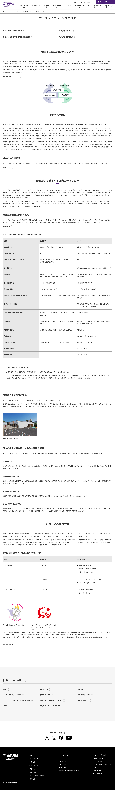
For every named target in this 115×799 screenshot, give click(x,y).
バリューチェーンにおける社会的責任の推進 (17, 700)
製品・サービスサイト (104, 2)
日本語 (83, 2)
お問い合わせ (97, 770)
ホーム (4, 11)
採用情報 (107, 6)
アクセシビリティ (98, 761)
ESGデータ (6, 167)
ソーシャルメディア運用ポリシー (102, 764)
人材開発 (80, 689)
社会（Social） (25, 11)
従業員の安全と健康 (84, 695)
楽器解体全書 (62, 767)
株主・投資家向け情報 (36, 776)
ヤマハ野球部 (62, 764)
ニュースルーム (74, 2)
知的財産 (6, 706)
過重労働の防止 (64, 30)
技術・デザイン (34, 765)
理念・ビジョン (34, 759)
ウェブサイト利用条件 (99, 755)
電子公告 (95, 767)
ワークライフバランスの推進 (12, 695)
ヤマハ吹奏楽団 (63, 761)
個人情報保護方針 (98, 758)
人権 (4, 689)
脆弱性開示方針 (97, 773)
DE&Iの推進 (44, 689)
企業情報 (32, 762)
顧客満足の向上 (83, 700)
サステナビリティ (14, 11)
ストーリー (33, 769)
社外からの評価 (8, 645)
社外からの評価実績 (66, 37)
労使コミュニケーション (11, 76)
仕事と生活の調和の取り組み (13, 30)
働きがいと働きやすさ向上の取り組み (16, 37)
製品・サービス (34, 755)
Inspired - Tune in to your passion (69, 770)
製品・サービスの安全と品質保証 (51, 700)
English (88, 2)
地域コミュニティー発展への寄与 (51, 706)
